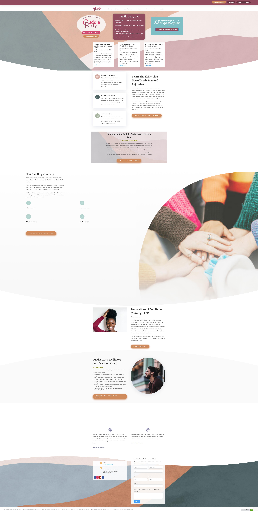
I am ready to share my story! (167, 29)
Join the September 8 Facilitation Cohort (127, 45)
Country (136, 483)
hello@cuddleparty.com (108, 464)
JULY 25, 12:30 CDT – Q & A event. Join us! (154, 45)
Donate (231, 2)
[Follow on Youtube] (100, 477)
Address (136, 474)
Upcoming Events (128, 8)
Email (104, 462)
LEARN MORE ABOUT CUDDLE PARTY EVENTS (41, 233)
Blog (155, 8)
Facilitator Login (243, 2)
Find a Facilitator (219, 2)
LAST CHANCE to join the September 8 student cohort (103, 46)
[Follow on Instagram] (97, 477)
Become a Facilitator (91, 36)
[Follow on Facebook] (95, 477)
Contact (162, 8)
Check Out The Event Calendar (129, 160)
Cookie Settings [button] (245, 509)
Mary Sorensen (100, 49)
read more (97, 64)
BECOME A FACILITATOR (140, 346)
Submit (137, 501)
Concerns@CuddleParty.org (109, 473)
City (135, 477)
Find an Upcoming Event (91, 32)
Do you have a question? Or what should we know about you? (147, 490)
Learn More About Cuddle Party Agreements (147, 115)
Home (110, 8)
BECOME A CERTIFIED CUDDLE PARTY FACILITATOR (106, 396)
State (150, 477)
